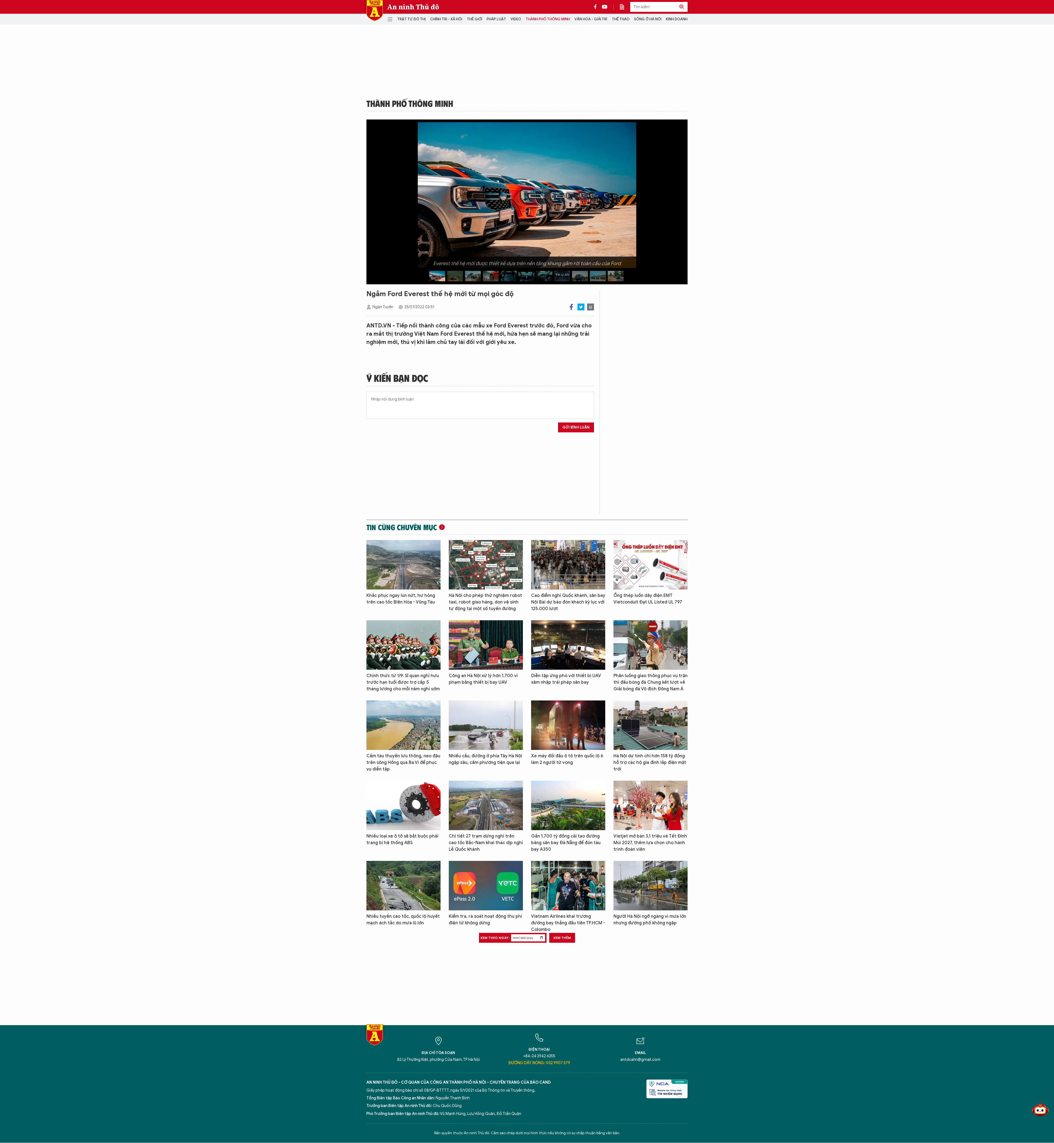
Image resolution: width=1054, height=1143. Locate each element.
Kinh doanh (677, 19)
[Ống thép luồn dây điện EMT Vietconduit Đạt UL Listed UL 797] (650, 564)
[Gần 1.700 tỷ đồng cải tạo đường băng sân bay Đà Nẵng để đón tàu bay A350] (568, 805)
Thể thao (621, 19)
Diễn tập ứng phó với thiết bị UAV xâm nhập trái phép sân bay (566, 679)
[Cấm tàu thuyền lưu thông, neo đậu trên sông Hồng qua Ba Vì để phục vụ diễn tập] (403, 725)
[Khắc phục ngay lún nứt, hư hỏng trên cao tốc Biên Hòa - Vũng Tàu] (403, 564)
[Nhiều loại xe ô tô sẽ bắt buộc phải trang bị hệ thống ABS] (403, 805)
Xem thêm (562, 938)
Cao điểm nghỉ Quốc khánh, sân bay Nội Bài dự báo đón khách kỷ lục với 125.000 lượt (568, 602)
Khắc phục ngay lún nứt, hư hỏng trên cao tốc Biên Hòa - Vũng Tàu (400, 599)
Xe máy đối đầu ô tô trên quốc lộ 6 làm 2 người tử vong (567, 759)
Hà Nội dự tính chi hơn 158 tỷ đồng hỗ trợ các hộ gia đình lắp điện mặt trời (649, 762)
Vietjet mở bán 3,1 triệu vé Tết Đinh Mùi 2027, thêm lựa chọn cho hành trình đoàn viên (650, 842)
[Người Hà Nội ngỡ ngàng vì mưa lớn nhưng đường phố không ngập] (650, 885)
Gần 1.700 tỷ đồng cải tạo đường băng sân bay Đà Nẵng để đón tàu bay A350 (566, 842)
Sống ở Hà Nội (647, 19)
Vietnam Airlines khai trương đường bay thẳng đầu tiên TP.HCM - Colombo (568, 923)
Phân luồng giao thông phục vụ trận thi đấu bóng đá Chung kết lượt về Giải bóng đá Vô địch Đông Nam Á (650, 682)
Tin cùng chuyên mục (401, 527)
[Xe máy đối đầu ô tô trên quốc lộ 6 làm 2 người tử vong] (568, 725)
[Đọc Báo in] (624, 7)
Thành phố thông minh (548, 19)
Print (590, 307)
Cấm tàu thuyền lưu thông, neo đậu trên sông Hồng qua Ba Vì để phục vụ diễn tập (403, 762)
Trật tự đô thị (411, 19)
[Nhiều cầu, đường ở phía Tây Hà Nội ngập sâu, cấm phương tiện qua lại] (486, 725)
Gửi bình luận (576, 427)
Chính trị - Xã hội (446, 19)
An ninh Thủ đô (413, 7)
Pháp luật (496, 19)
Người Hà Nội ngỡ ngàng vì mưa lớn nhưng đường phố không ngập (649, 920)
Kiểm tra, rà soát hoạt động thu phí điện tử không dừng (485, 920)
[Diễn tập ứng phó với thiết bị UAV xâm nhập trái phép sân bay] (568, 645)
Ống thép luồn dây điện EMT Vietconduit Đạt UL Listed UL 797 (647, 599)
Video (516, 19)
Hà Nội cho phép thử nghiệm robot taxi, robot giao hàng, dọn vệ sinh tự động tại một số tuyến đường (485, 602)
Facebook (571, 307)
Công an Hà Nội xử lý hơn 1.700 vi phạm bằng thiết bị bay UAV (483, 679)
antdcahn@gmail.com (640, 1059)
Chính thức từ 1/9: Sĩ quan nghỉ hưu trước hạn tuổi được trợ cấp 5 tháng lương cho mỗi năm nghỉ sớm (403, 682)
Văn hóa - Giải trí (590, 19)
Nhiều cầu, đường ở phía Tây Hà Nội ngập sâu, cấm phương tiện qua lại (485, 759)
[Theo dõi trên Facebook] (596, 7)
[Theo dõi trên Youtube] (604, 7)
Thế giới (474, 19)
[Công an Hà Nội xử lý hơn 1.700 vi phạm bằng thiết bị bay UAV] (486, 645)
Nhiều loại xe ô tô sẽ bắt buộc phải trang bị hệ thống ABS (402, 839)
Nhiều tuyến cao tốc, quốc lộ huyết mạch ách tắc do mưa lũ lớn (403, 920)
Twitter (581, 307)
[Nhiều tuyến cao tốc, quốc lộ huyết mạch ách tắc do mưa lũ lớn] (403, 885)
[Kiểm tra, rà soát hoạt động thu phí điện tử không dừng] (486, 885)
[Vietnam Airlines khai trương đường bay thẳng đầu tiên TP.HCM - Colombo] (568, 885)
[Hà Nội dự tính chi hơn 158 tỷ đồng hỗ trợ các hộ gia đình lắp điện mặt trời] (650, 725)
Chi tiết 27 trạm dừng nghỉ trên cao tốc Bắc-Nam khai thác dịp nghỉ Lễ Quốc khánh (486, 842)
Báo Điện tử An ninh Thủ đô (375, 10)
